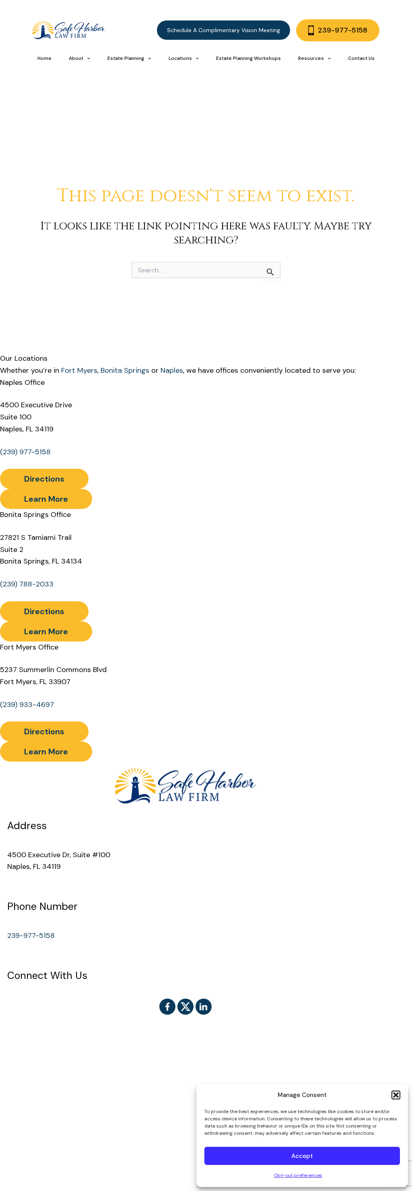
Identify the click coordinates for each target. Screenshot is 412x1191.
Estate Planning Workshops (248, 58)
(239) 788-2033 (27, 584)
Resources (311, 58)
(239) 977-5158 (25, 452)
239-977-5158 (342, 30)
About (76, 58)
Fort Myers (79, 370)
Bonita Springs (125, 370)
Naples (172, 370)
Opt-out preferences (298, 1175)
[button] (396, 1095)
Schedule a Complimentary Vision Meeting (223, 30)
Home (44, 58)
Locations (180, 58)
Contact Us (361, 58)
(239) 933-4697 (27, 704)
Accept (302, 1156)
